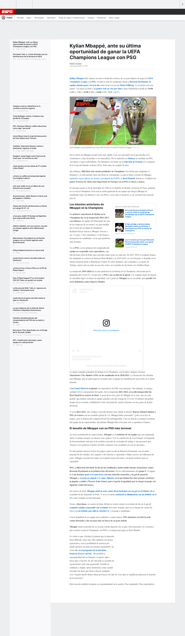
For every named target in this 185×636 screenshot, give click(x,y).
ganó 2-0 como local (94, 474)
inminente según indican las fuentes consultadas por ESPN (95, 178)
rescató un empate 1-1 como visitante (97, 477)
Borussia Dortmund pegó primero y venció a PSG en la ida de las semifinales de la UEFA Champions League (139, 213)
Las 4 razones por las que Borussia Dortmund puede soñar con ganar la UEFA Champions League (139, 242)
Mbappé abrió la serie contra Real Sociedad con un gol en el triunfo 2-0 (119, 491)
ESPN (7, 12)
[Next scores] (182, 4)
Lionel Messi (80, 388)
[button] (176, 12)
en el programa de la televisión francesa (88, 552)
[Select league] (8, 4)
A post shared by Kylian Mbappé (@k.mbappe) (106, 366)
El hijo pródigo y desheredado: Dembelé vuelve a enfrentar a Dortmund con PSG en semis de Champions (138, 227)
